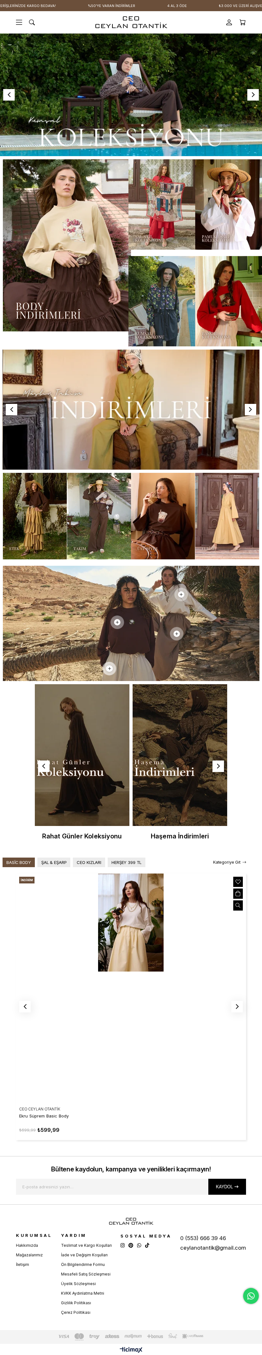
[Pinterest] (130, 1245)
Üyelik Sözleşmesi (78, 1283)
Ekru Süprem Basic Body (44, 1115)
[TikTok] (147, 1245)
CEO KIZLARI (89, 862)
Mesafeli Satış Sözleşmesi (86, 1274)
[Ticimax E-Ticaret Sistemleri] (131, 1350)
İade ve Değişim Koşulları (84, 1255)
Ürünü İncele (238, 905)
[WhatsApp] (139, 1245)
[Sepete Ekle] (238, 893)
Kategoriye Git (227, 862)
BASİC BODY (18, 862)
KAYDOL (224, 1186)
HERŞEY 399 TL (127, 862)
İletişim (22, 1264)
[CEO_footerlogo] (131, 1221)
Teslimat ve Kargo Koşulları (86, 1245)
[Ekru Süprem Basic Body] (131, 988)
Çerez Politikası (75, 1312)
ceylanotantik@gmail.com (213, 1248)
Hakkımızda (27, 1245)
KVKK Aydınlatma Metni (82, 1293)
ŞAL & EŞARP (54, 862)
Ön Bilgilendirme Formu (83, 1264)
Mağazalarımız (29, 1255)
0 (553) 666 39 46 (203, 1238)
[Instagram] (122, 1245)
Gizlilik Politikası (76, 1302)
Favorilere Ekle (238, 882)
